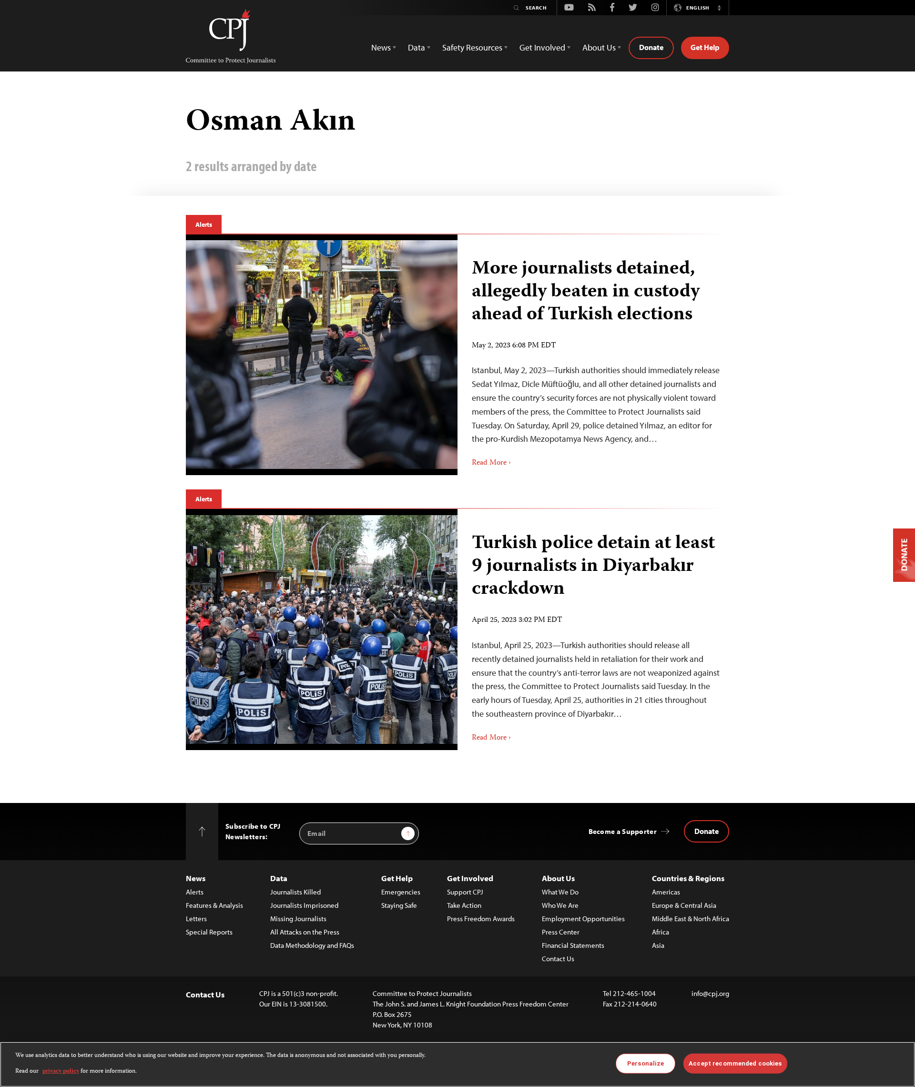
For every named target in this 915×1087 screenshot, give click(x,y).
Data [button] (416, 47)
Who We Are (560, 905)
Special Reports (209, 931)
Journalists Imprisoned (304, 905)
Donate (651, 47)
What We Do (560, 891)
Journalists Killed (295, 891)
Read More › (491, 463)
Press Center (561, 931)
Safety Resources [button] (472, 47)
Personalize (645, 1063)
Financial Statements (573, 945)
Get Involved (470, 878)
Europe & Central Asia (684, 905)
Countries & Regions (688, 878)
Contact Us (558, 958)
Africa (660, 931)
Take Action (464, 905)
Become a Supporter (623, 831)
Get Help (705, 47)
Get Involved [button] (542, 47)
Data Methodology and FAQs (312, 945)
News (195, 878)
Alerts (203, 224)
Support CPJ (465, 891)
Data (278, 878)
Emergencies (400, 891)
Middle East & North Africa (690, 918)
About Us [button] (599, 47)
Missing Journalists (298, 918)
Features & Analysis (214, 905)
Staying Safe (399, 905)
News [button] (381, 47)
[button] (719, 7)
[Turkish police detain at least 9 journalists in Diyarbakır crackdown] (321, 629)
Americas (666, 891)
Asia (658, 945)
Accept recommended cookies (735, 1063)
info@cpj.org (710, 993)
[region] (457, 1064)
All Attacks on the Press (304, 931)
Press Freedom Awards (481, 918)
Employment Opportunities (583, 918)
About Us (558, 878)
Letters (196, 918)
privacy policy (60, 1071)
